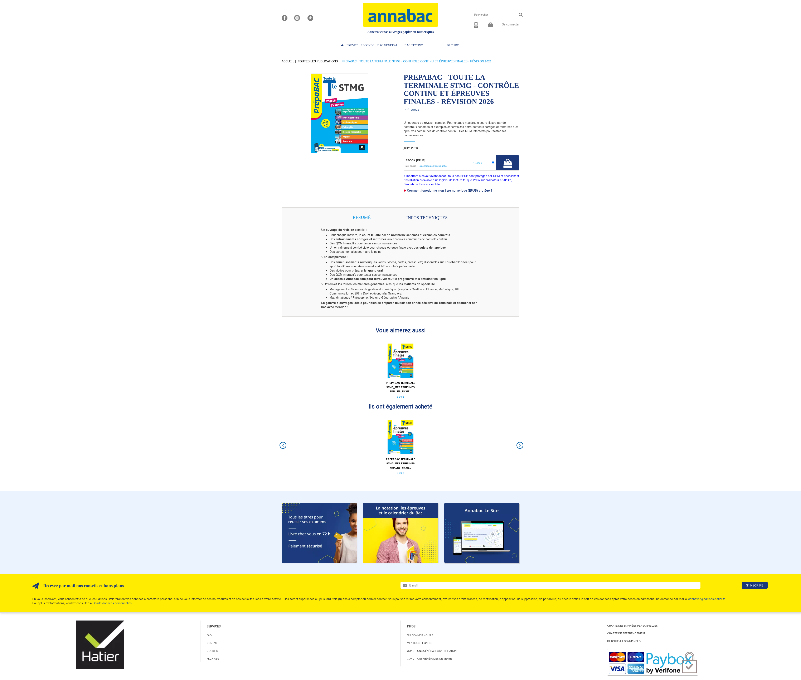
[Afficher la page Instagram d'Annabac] (297, 17)
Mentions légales (419, 643)
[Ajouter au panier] (507, 162)
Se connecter (510, 24)
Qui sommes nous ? (420, 635)
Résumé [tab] (362, 217)
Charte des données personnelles (632, 625)
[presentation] (282, 445)
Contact (213, 643)
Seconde (367, 45)
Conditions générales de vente (429, 658)
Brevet (352, 45)
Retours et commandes (624, 641)
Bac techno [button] (413, 45)
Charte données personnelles (112, 603)
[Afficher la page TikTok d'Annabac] (310, 17)
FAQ (209, 635)
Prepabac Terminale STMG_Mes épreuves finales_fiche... (400, 387)
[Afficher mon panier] (490, 25)
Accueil (288, 61)
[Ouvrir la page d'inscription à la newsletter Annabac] (476, 24)
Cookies (212, 650)
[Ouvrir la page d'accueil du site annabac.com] (481, 533)
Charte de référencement (626, 633)
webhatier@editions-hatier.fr (706, 599)
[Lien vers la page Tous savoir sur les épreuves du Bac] (400, 533)
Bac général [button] (387, 45)
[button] (340, 113)
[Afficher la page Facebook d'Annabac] (284, 17)
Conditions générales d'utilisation (432, 650)
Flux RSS (213, 658)
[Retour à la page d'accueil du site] (400, 15)
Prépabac (411, 110)
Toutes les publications (318, 61)
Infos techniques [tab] (427, 217)
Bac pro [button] (453, 45)
